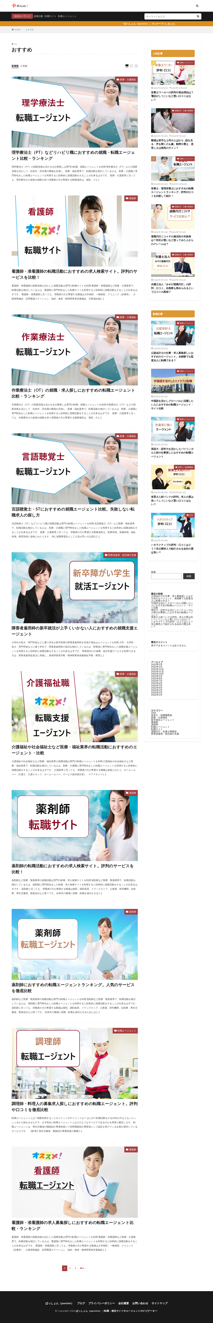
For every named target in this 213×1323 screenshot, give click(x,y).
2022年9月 (156, 676)
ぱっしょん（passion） (59, 1303)
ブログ (81, 1303)
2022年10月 (157, 673)
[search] (198, 16)
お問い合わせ (140, 1303)
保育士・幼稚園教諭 (185, 467)
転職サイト (50, 16)
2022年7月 (156, 680)
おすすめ (30, 29)
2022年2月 (156, 692)
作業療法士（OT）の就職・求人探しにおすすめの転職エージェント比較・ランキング (73, 393)
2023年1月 (156, 666)
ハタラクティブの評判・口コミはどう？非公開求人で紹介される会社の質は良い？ (172, 548)
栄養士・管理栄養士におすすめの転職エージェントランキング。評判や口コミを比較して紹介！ (172, 192)
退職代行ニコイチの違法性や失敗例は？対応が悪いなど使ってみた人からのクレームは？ (172, 240)
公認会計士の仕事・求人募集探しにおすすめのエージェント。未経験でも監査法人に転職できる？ (172, 356)
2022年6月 (156, 683)
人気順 (23, 65)
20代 (191, 515)
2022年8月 (156, 678)
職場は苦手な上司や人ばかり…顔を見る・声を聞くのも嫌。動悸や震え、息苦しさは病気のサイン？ (172, 144)
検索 (153, 572)
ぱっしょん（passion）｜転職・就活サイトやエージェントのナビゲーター (116, 1310)
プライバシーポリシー (101, 1303)
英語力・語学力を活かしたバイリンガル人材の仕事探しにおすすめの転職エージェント (172, 452)
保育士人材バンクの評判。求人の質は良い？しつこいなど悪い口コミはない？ (172, 500)
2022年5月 (156, 685)
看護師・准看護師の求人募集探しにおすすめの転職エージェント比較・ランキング (73, 1225)
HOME (17, 29)
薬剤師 (132, 792)
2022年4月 (156, 687)
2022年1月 (156, 694)
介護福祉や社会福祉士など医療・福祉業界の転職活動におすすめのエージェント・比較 (74, 749)
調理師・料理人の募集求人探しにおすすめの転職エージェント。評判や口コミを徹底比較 (75, 1106)
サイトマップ (160, 1303)
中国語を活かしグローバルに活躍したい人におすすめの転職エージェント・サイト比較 (172, 404)
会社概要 (123, 1303)
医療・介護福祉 (128, 79)
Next (82, 1268)
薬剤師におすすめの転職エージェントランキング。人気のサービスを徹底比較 (73, 987)
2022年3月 (156, 690)
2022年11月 (157, 671)
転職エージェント (67, 16)
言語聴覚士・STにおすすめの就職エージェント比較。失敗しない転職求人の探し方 (73, 511)
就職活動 (38, 16)
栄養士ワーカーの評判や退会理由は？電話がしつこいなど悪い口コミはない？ (172, 96)
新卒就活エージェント (162, 719)
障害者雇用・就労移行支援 (122, 555)
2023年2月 (156, 664)
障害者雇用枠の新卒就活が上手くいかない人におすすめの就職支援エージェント (75, 630)
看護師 (132, 198)
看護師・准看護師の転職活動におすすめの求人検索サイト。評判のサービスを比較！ (74, 274)
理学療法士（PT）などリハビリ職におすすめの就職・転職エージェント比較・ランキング (73, 155)
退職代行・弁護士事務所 (184, 111)
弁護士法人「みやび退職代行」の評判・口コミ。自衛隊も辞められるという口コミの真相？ (172, 288)
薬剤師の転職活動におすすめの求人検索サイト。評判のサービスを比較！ (73, 868)
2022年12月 (157, 669)
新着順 (15, 65)
